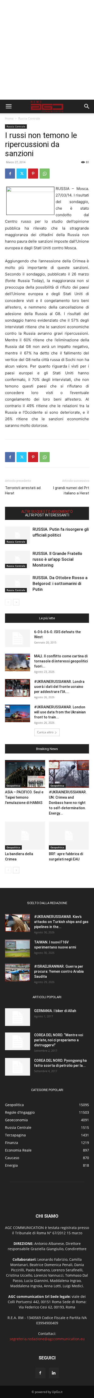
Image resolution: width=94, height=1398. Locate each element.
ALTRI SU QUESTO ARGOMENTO (47, 511)
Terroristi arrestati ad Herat (23, 490)
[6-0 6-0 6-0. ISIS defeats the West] (17, 638)
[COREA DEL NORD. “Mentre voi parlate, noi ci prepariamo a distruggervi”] (17, 1041)
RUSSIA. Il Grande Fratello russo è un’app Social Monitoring (57, 559)
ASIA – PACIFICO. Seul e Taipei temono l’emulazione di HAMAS (24, 797)
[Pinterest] (33, 174)
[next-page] (16, 602)
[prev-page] (8, 602)
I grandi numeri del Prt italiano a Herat (71, 490)
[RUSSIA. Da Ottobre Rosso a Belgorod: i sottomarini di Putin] (17, 583)
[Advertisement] (47, 50)
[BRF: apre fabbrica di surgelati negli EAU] (69, 835)
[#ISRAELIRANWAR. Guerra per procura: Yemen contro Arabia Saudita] (17, 973)
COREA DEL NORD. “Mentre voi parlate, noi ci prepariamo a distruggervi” (58, 1040)
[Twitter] (22, 174)
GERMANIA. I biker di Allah (55, 1011)
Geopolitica (13, 785)
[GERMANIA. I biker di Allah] (17, 1017)
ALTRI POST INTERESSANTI (47, 515)
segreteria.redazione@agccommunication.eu (47, 1338)
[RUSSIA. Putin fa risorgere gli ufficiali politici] (17, 535)
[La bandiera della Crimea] (25, 835)
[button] (9, 106)
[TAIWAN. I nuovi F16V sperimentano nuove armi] (17, 948)
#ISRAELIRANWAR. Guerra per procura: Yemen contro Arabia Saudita (59, 971)
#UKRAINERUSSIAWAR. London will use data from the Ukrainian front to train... (60, 712)
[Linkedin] (54, 1373)
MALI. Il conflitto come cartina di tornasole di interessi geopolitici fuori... (61, 661)
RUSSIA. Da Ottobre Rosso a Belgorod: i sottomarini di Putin (60, 583)
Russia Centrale (29, 118)
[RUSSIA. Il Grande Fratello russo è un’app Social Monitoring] (17, 559)
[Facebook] (10, 174)
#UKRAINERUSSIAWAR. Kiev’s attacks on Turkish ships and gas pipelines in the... (61, 922)
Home (9, 118)
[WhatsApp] (45, 174)
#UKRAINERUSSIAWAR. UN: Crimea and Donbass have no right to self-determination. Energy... (68, 802)
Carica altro (45, 732)
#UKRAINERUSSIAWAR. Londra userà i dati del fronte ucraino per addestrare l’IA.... (59, 687)
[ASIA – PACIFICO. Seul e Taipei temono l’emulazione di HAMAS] (25, 774)
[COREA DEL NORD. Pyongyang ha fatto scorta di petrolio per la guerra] (17, 1067)
